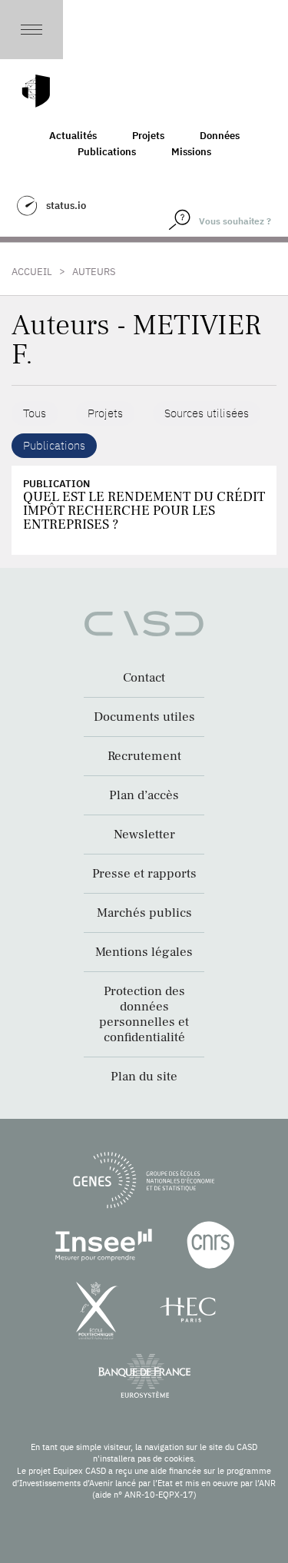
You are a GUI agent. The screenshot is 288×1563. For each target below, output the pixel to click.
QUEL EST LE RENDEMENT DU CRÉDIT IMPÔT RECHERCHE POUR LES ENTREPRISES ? (144, 510)
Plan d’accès (144, 795)
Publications (107, 152)
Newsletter (144, 834)
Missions (191, 152)
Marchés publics (144, 912)
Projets (148, 135)
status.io (66, 205)
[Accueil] (36, 91)
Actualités (73, 135)
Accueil (32, 271)
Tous (34, 413)
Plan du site (144, 1076)
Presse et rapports (144, 873)
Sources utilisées (206, 413)
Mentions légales (144, 952)
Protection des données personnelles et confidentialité (144, 1014)
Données (220, 135)
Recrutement (144, 756)
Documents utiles (144, 716)
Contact (144, 677)
